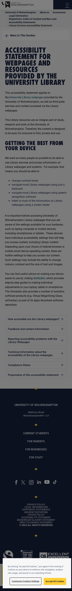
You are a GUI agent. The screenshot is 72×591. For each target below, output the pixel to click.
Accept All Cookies (55, 581)
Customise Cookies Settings (25, 581)
